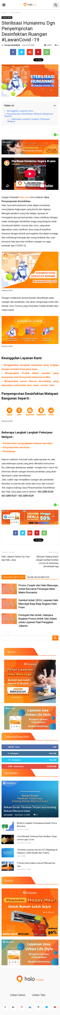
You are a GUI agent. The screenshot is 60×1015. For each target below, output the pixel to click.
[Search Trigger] (55, 5)
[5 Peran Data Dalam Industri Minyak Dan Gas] (8, 866)
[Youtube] (55, 1007)
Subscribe (51, 766)
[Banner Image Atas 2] (30, 718)
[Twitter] (47, 1007)
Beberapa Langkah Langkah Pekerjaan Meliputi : (28, 120)
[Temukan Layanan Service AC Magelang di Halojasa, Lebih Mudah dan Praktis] (8, 852)
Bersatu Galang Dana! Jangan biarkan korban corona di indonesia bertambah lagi (47, 561)
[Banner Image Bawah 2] (30, 952)
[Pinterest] (38, 1007)
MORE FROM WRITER (38, 577)
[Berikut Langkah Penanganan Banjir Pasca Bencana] (8, 826)
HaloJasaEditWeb (12, 45)
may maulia (8, 815)
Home (4, 12)
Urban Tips (38, 995)
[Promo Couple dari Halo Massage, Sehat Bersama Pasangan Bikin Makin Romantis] (9, 589)
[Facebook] (5, 1007)
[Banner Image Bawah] (30, 517)
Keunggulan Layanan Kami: (20, 111)
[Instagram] (22, 1007)
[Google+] (13, 1007)
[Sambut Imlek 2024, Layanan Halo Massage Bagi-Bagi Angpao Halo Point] (9, 603)
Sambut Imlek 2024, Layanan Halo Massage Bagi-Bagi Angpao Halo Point (38, 604)
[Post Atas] (30, 147)
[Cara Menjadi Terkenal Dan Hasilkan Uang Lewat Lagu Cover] (8, 839)
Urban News (15, 12)
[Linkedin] (30, 1007)
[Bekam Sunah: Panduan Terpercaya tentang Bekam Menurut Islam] (30, 799)
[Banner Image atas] (30, 681)
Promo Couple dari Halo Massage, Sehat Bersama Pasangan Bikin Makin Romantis (38, 589)
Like (54, 747)
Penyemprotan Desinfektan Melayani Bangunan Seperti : (28, 115)
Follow (52, 753)
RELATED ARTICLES (13, 577)
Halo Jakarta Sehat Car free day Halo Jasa (16, 558)
